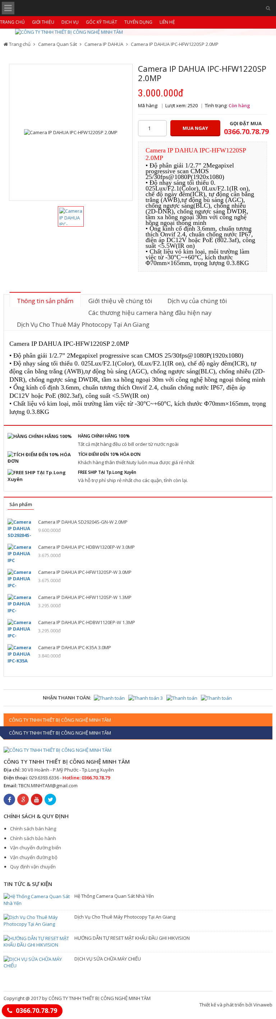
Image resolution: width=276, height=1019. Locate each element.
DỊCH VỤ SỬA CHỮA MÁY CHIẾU (107, 959)
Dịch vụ (70, 22)
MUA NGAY (195, 128)
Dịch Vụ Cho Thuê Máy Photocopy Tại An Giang (83, 324)
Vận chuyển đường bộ (34, 857)
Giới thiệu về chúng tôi (120, 301)
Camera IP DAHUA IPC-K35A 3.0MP (74, 647)
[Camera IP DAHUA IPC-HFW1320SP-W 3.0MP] (20, 579)
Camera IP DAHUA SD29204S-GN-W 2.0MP (83, 522)
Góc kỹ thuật (101, 22)
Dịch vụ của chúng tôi (197, 301)
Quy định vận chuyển (33, 866)
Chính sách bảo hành (33, 838)
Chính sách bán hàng (33, 828)
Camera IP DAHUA (103, 44)
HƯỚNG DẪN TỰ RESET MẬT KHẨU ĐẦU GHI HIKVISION (132, 938)
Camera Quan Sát (57, 44)
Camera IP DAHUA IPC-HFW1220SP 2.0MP (174, 44)
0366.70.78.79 (36, 1010)
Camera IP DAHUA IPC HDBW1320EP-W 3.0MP (86, 547)
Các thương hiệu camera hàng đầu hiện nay (150, 312)
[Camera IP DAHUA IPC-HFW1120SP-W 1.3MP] (20, 604)
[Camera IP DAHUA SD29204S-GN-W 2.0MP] (20, 528)
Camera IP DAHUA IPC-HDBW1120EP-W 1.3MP (86, 622)
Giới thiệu (43, 22)
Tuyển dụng (138, 22)
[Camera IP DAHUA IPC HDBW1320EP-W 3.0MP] (20, 553)
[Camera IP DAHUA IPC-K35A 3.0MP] (20, 654)
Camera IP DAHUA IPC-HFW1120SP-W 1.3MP (85, 597)
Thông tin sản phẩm (45, 301)
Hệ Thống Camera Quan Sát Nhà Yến (114, 896)
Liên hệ (167, 22)
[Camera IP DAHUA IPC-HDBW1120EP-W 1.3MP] (20, 629)
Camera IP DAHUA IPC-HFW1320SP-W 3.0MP (85, 572)
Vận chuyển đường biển (35, 847)
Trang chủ (12, 22)
